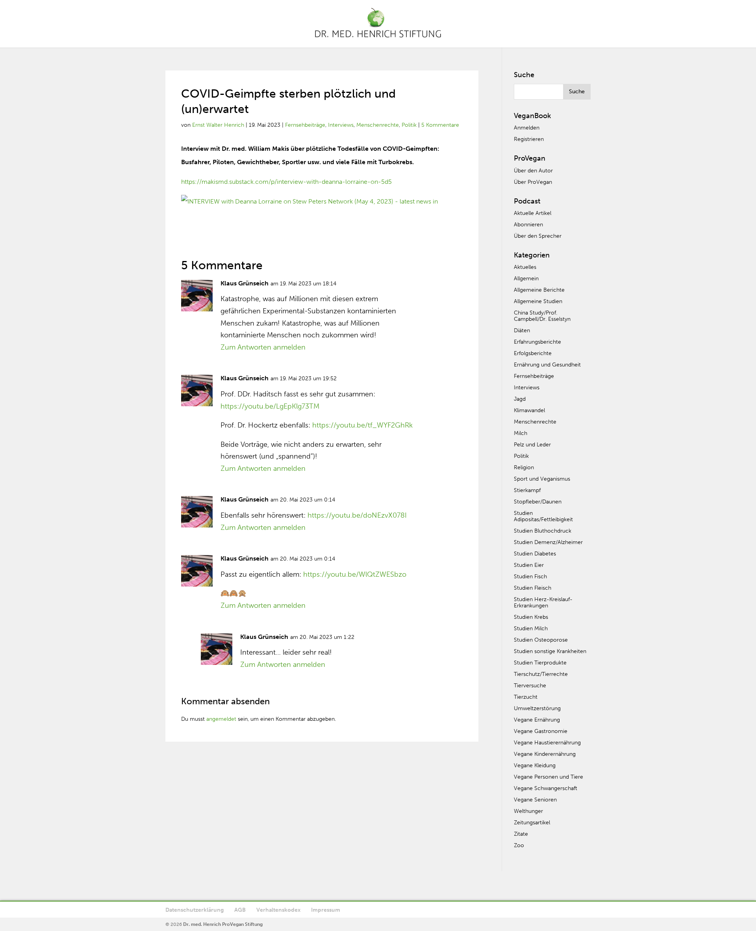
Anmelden (526, 127)
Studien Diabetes (535, 553)
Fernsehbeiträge (305, 125)
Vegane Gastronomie (540, 731)
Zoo (519, 845)
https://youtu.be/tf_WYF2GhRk (362, 425)
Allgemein (526, 278)
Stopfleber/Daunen (537, 501)
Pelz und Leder (532, 444)
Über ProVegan (533, 182)
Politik (409, 125)
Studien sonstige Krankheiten (550, 651)
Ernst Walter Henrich (218, 125)
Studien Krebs (531, 617)
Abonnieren (528, 224)
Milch (520, 433)
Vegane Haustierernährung (547, 742)
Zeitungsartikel (532, 822)
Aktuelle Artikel (532, 213)
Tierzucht (525, 697)
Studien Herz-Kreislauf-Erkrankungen (543, 602)
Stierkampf (527, 490)
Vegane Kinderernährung (545, 754)
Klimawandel (529, 410)
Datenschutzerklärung (194, 910)
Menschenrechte (377, 125)
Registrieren (529, 139)
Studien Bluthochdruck (542, 531)
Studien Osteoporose (541, 640)
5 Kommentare (440, 125)
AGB (240, 910)
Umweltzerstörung (537, 708)
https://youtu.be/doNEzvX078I (357, 515)
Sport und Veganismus (542, 479)
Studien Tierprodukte (540, 662)
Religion (524, 467)
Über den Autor (533, 170)
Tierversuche (530, 685)
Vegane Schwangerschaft (545, 788)
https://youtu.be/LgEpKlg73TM (269, 406)
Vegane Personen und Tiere (548, 777)
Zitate (521, 834)
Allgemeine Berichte (539, 290)
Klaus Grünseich (244, 283)
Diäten (522, 330)
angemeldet (221, 719)
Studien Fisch (530, 576)
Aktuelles (525, 267)
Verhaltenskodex (278, 910)
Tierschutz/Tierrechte (541, 674)
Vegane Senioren (535, 799)
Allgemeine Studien (538, 301)
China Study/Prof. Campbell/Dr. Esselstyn (542, 315)
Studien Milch (531, 628)
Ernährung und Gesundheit (547, 364)
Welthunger (528, 811)
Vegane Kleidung (535, 765)
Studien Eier (529, 565)
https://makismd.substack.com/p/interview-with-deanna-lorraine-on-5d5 (286, 181)
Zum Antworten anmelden (263, 347)
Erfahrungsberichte (537, 342)
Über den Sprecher (537, 236)
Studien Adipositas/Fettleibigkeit (543, 516)
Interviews (341, 125)
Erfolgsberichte (533, 353)
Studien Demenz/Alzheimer (548, 542)
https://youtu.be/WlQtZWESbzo (354, 574)
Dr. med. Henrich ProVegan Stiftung (223, 924)
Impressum (325, 910)
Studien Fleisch (532, 588)
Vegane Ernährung (537, 719)
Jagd (520, 399)
